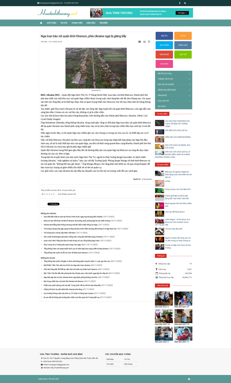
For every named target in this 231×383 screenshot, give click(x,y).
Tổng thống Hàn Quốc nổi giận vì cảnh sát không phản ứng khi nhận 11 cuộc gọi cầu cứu (77, 261)
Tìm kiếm (110, 364)
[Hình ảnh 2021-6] (164, 299)
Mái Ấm (164, 36)
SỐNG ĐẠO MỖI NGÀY (167, 90)
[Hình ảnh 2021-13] (183, 316)
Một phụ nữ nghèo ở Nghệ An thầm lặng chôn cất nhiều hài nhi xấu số (178, 174)
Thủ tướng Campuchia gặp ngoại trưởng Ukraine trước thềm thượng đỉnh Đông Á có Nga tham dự (80, 229)
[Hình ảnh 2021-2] (164, 334)
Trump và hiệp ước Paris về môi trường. (178, 246)
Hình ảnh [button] (90, 23)
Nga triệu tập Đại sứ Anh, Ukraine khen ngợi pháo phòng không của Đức (70, 277)
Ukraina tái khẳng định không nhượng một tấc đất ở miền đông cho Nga (70, 225)
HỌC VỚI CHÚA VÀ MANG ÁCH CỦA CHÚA (177, 146)
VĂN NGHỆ (164, 54)
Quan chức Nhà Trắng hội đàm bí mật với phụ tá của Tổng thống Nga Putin (71, 241)
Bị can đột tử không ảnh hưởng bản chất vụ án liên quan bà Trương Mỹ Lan (71, 297)
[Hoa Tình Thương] (57, 13)
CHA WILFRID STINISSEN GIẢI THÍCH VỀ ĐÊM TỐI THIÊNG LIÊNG (177, 123)
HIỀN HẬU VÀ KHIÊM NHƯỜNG (178, 137)
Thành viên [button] (77, 23)
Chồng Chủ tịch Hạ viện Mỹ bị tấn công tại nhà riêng (63, 289)
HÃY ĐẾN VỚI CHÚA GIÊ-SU (176, 130)
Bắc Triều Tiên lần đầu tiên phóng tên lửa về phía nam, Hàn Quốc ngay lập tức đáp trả (76, 273)
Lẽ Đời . (168, 181)
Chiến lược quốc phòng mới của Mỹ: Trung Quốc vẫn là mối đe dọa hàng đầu (72, 285)
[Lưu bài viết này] (149, 42)
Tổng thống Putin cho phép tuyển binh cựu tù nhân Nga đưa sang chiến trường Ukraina (76, 249)
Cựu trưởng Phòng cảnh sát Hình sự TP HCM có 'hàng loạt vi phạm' (69, 293)
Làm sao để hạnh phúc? (175, 212)
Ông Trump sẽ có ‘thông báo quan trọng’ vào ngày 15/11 (65, 245)
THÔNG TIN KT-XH (165, 79)
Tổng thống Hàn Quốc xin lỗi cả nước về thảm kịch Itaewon (66, 253)
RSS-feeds (128, 364)
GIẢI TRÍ (183, 54)
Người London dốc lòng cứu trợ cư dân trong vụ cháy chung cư (178, 239)
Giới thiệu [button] (51, 23)
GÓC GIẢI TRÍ (163, 101)
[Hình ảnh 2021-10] (164, 316)
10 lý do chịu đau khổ (173, 229)
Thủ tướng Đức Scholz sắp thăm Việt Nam (59, 233)
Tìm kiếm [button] (103, 23)
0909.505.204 (72, 3)
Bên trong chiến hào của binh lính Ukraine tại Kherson (64, 281)
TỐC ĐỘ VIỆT (53, 379)
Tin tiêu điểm (162, 114)
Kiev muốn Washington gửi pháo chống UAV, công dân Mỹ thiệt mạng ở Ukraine (73, 237)
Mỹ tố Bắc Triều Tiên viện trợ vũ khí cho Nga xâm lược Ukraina (67, 265)
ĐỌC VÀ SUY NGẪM (166, 84)
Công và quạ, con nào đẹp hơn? (178, 189)
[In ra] (144, 42)
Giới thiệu (110, 359)
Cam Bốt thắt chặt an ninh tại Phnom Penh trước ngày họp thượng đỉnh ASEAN (73, 217)
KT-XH (183, 36)
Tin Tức (127, 359)
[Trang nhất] (41, 23)
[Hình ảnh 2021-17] (183, 334)
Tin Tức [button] (63, 23)
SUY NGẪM (164, 45)
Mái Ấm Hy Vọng (165, 73)
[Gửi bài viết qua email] (140, 42)
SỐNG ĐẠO (183, 45)
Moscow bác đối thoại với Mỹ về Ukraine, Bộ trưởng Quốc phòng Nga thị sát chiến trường (77, 221)
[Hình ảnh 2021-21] (183, 299)
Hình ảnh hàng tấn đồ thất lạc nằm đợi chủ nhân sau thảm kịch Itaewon (70, 269)
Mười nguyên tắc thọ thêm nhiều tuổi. (178, 204)
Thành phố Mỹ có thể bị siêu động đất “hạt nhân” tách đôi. (177, 197)
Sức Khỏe (164, 64)
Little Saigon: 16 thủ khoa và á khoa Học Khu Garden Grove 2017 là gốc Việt (172, 222)
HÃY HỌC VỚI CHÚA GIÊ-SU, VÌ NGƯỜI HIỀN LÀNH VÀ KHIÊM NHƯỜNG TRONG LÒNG (172, 154)
